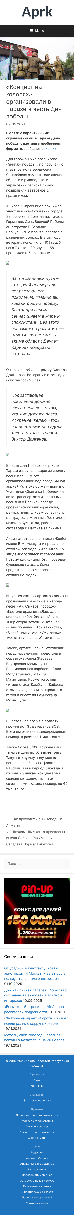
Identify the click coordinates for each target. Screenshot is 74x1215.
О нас (37, 1080)
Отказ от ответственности (37, 1132)
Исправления (37, 1169)
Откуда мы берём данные (37, 1163)
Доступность (37, 1137)
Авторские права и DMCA (37, 1180)
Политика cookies (37, 1126)
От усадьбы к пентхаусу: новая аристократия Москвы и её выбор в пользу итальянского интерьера (35, 973)
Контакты (37, 1085)
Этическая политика (37, 1100)
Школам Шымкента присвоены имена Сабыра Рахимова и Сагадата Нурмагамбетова (35, 838)
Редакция (37, 1152)
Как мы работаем (37, 1158)
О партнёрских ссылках (37, 1192)
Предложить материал (37, 1175)
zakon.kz (49, 149)
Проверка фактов (37, 1203)
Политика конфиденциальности (37, 1115)
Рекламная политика (37, 1186)
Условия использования (37, 1121)
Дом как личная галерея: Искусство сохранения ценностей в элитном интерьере (35, 995)
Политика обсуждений (37, 1197)
